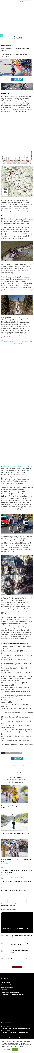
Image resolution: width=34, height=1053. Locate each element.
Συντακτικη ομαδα (6, 984)
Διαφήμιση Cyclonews (7, 987)
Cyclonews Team (7, 54)
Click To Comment (17, 901)
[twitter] (15, 79)
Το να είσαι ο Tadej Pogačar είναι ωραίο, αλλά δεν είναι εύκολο (16, 871)
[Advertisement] (17, 132)
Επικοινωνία (4, 997)
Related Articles (16, 777)
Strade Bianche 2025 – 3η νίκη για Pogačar (15, 890)
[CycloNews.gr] (17, 35)
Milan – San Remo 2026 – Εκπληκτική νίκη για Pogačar (16, 860)
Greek (21, 1)
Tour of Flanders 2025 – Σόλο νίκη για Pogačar (16, 881)
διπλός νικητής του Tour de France (14, 466)
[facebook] (12, 79)
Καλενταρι (4, 989)
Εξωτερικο (4, 45)
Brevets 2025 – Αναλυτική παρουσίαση (13, 994)
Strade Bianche (9, 753)
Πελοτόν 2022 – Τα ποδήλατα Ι (17, 772)
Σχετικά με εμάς (5, 982)
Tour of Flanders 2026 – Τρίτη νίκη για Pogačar (16, 833)
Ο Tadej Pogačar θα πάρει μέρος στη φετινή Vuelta (15, 807)
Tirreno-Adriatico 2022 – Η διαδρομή (17, 765)
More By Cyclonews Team (16, 780)
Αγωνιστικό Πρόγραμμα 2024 (10, 992)
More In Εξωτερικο (16, 782)
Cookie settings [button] (6, 1049)
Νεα (9, 45)
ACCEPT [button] (15, 1049)
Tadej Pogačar (18, 753)
